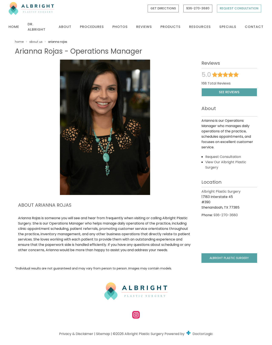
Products (170, 26)
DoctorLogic (202, 333)
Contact (254, 26)
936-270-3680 (198, 8)
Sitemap (103, 333)
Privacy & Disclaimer (76, 333)
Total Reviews (216, 83)
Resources (200, 26)
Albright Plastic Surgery (229, 258)
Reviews (144, 26)
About (65, 26)
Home (13, 26)
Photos (120, 26)
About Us (35, 42)
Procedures (92, 26)
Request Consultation (239, 8)
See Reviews (229, 92)
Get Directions (163, 8)
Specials (227, 26)
